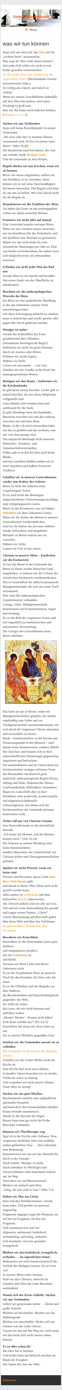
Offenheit (9, 513)
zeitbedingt (31, 894)
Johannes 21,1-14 (15, 114)
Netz (42, 52)
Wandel (22, 899)
